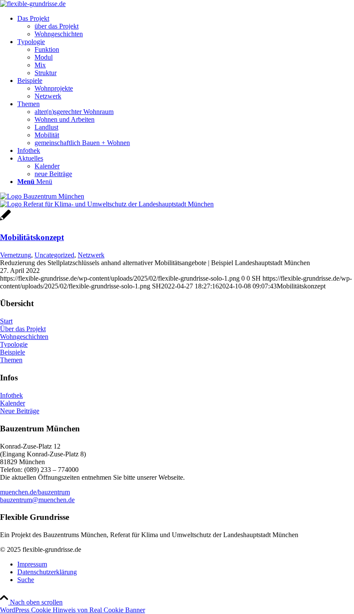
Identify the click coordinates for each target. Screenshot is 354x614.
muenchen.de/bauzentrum (35, 492)
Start (6, 321)
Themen (11, 360)
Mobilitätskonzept (32, 237)
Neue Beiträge (19, 411)
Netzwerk (91, 255)
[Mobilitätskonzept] (5, 219)
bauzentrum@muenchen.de (37, 499)
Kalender (12, 403)
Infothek (11, 395)
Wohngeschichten (24, 336)
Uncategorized (54, 255)
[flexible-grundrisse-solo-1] (33, 3)
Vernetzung (15, 255)
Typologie (14, 344)
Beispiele (12, 352)
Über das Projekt (23, 328)
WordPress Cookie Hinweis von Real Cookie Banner (72, 610)
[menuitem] (185, 26)
